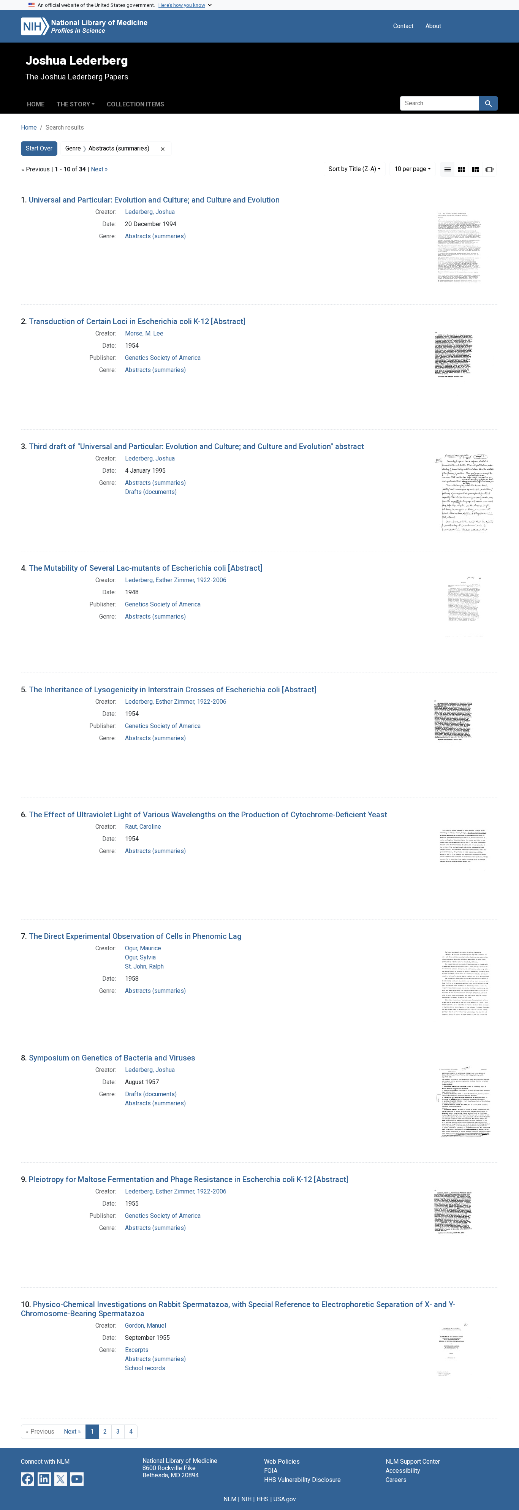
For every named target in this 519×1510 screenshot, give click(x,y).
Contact (403, 26)
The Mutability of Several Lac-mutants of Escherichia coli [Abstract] (146, 568)
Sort (352, 169)
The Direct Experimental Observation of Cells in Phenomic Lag (135, 936)
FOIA (270, 1470)
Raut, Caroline (143, 826)
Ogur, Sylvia (140, 957)
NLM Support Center (413, 1461)
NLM (229, 1499)
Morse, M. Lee (144, 333)
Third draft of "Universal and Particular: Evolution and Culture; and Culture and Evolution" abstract (196, 446)
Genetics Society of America (163, 357)
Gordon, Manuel (145, 1325)
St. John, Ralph (144, 966)
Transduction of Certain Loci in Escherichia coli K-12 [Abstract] (137, 321)
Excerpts (137, 1349)
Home (35, 104)
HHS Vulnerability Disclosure (302, 1479)
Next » (99, 169)
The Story (73, 104)
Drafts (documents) (151, 491)
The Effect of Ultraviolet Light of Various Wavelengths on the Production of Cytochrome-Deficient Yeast (208, 814)
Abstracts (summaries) (155, 236)
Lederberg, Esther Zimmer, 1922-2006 (175, 580)
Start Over (39, 148)
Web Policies (282, 1461)
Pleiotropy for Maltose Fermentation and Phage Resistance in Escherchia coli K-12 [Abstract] (188, 1179)
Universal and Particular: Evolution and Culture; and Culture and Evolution (154, 199)
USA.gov (285, 1499)
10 (410, 169)
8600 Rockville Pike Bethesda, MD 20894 (170, 1471)
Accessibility (403, 1470)
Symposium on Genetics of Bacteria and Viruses (112, 1057)
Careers (396, 1479)
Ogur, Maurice (143, 948)
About (433, 26)
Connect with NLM (45, 1461)
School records (145, 1368)
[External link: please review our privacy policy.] (27, 1478)
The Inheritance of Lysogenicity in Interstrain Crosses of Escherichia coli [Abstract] (172, 689)
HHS (262, 1499)
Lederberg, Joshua (150, 211)
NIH (246, 1499)
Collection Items (135, 104)
